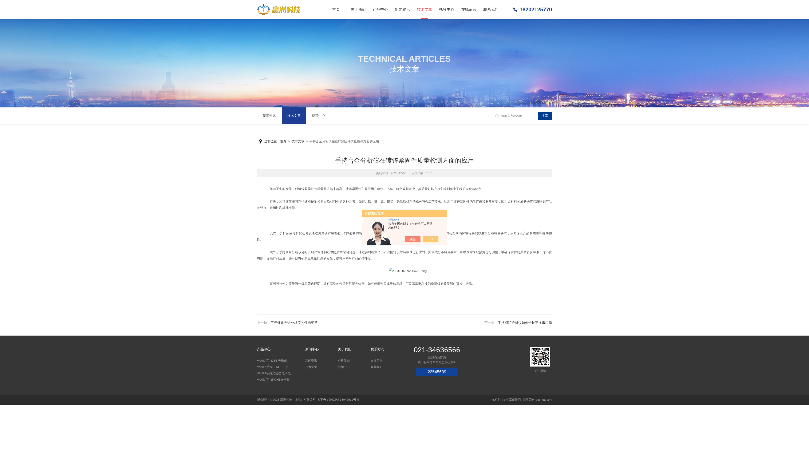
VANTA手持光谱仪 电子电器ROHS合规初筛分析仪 (274, 374)
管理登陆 (528, 399)
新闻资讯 (402, 9)
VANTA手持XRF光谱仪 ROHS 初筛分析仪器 (272, 361)
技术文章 (424, 9)
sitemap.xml (544, 399)
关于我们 (358, 9)
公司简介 (344, 360)
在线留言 (468, 9)
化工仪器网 (513, 399)
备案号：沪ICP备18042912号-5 (338, 399)
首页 (336, 9)
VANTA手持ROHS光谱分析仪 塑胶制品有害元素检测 (273, 380)
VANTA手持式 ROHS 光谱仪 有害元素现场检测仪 (273, 367)
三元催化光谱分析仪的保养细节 (294, 323)
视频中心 (446, 9)
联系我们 (490, 9)
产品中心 (380, 9)
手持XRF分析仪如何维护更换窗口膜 (525, 323)
